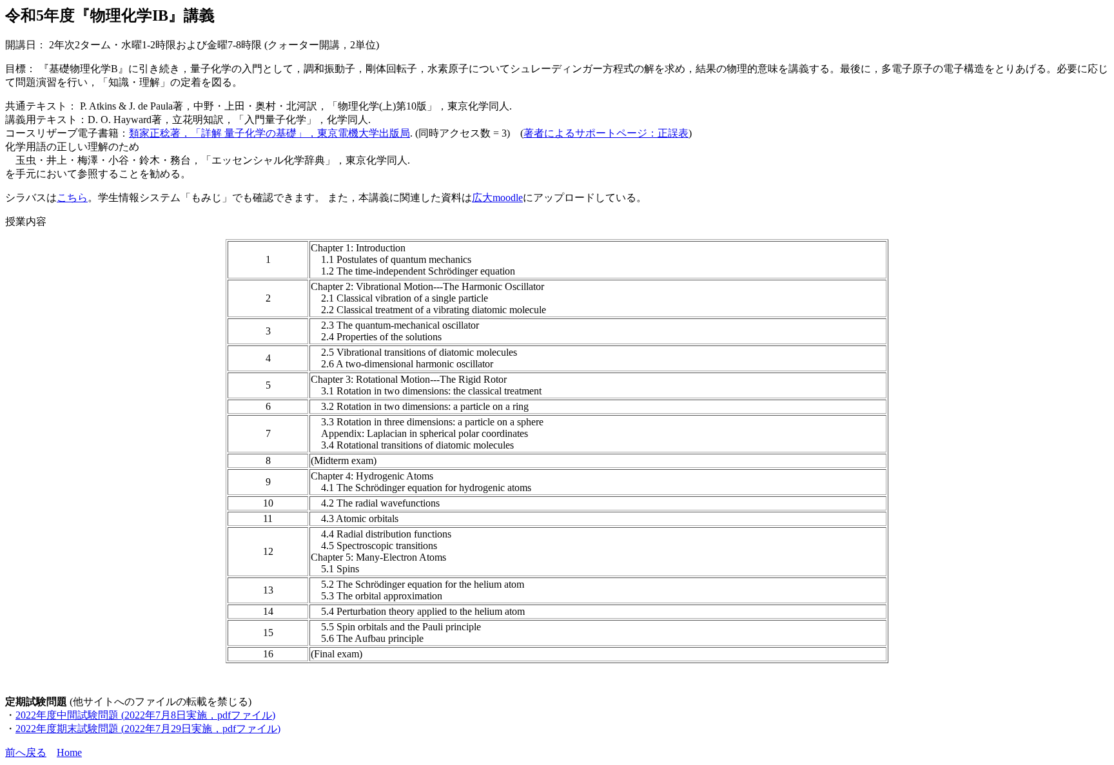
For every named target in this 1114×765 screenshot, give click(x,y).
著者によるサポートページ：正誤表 (606, 133)
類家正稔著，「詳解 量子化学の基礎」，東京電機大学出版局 (269, 133)
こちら (72, 197)
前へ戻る (25, 752)
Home (69, 752)
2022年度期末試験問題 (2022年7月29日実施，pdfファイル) (147, 728)
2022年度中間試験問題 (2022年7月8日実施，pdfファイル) (145, 715)
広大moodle (497, 197)
